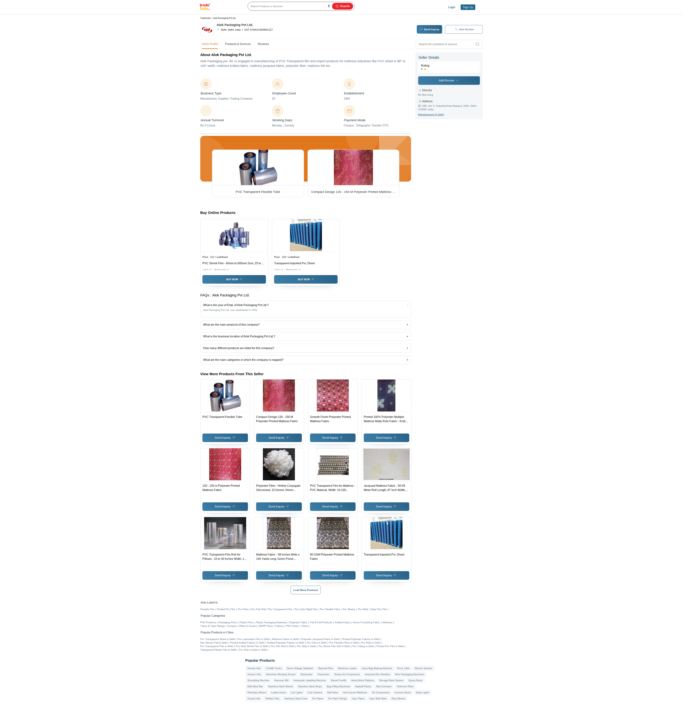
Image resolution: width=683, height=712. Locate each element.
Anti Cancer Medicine (355, 692)
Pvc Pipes (317, 698)
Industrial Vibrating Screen (281, 674)
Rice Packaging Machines (409, 674)
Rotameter (307, 674)
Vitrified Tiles (272, 698)
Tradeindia (205, 18)
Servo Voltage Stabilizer (300, 668)
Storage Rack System (391, 680)
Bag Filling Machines (338, 686)
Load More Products (305, 590)
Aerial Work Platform (362, 680)
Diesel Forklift (338, 680)
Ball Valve (332, 692)
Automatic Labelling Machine (309, 680)
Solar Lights (422, 692)
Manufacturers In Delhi (431, 114)
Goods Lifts (253, 698)
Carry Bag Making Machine (377, 668)
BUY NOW (232, 279)
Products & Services (238, 44)
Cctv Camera (315, 692)
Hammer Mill (281, 680)
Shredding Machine (258, 680)
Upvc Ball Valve (378, 698)
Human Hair (254, 668)
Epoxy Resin (416, 680)
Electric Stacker (423, 668)
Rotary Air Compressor (347, 674)
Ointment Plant (405, 686)
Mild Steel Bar (255, 686)
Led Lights (297, 692)
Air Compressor (381, 692)
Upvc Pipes (358, 698)
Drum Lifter (403, 668)
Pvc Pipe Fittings (337, 698)
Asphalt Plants (363, 686)
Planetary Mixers (256, 692)
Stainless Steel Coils (295, 698)
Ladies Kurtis (278, 692)
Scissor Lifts (254, 674)
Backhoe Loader (347, 668)
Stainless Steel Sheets (280, 686)
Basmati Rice (325, 668)
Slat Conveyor (384, 686)
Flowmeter (323, 674)
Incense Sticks (403, 692)
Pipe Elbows (398, 698)
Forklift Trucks (274, 668)
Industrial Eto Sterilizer (377, 674)
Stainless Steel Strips (310, 686)
